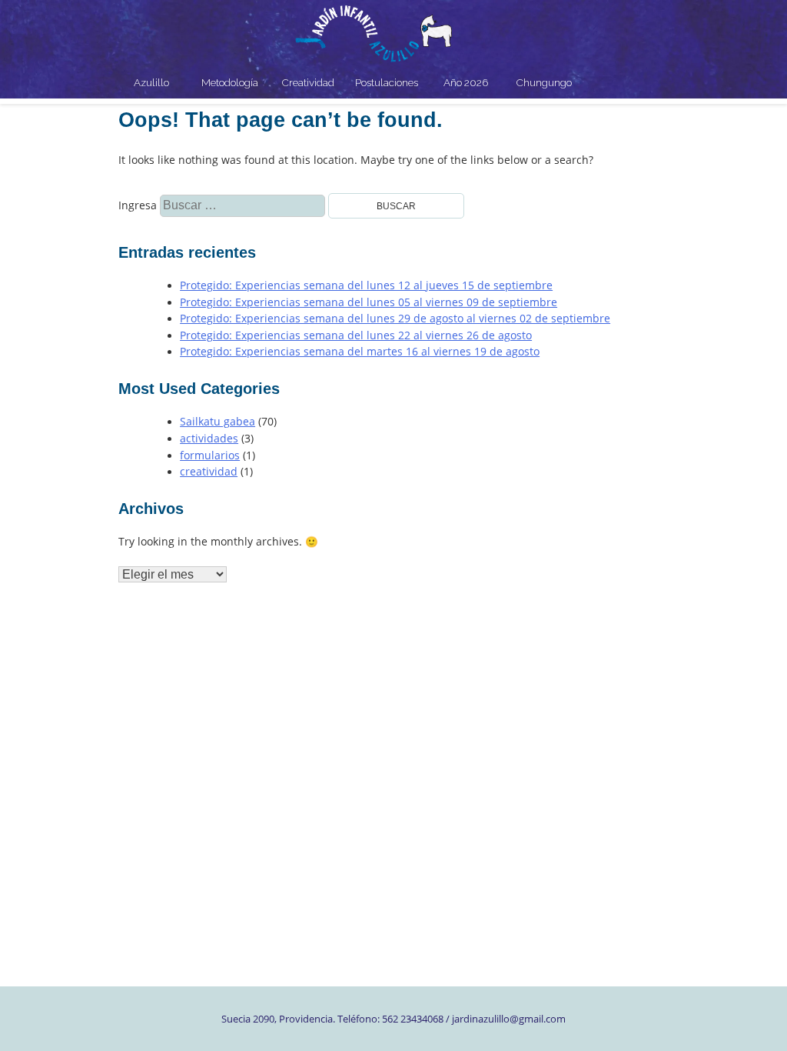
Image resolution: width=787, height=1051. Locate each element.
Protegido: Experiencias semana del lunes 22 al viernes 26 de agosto (356, 335)
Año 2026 (465, 82)
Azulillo (151, 82)
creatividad (208, 472)
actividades (209, 438)
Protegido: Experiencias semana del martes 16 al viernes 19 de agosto (360, 352)
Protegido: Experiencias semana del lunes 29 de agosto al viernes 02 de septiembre (395, 318)
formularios (210, 455)
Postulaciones (386, 82)
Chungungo (544, 82)
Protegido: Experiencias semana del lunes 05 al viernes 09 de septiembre (368, 302)
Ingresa (158, 205)
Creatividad (308, 82)
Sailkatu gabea (217, 422)
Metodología (229, 82)
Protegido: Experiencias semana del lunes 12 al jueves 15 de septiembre (366, 285)
